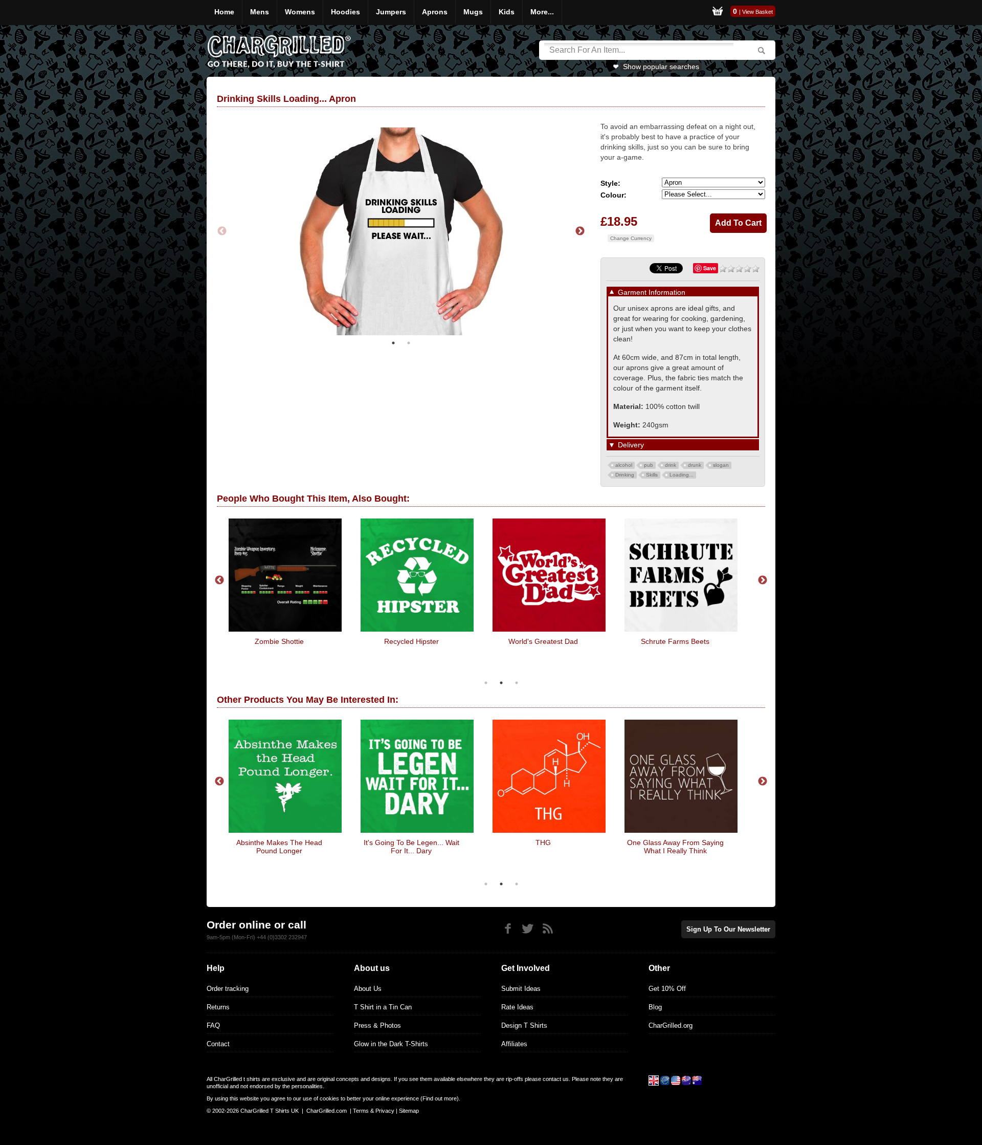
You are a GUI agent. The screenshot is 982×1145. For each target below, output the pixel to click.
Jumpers (391, 12)
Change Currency (631, 238)
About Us (368, 988)
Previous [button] (222, 233)
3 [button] (516, 683)
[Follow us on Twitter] (527, 928)
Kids (507, 12)
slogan (721, 465)
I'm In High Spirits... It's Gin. (675, 842)
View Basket (757, 12)
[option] (401, 233)
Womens (300, 12)
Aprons (435, 12)
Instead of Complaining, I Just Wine (411, 846)
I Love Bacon (279, 641)
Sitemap (409, 1111)
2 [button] (409, 346)
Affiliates (514, 1044)
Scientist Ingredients (411, 641)
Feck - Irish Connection (279, 842)
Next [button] (580, 233)
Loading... (681, 475)
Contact (218, 1044)
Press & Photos (377, 1025)
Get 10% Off (667, 988)
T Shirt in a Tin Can (383, 1007)
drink (670, 465)
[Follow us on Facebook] (507, 928)
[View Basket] (717, 12)
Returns (218, 1007)
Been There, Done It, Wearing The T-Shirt (543, 645)
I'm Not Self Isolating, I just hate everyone (675, 645)
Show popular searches (661, 66)
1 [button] (393, 346)
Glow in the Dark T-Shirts (391, 1044)
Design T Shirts (524, 1025)
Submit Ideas (521, 988)
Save (709, 268)
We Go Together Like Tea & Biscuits (543, 846)
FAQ (213, 1025)
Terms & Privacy (373, 1111)
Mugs (473, 12)
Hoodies (345, 12)
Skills (652, 475)
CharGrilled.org (671, 1025)
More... (542, 12)
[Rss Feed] (547, 928)
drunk (694, 465)
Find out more (439, 1098)
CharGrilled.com (326, 1111)
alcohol (623, 465)
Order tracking (228, 988)
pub (648, 465)
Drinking (624, 475)
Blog (655, 1007)
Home (224, 12)
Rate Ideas (517, 1007)
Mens (259, 12)
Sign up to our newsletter (728, 929)
